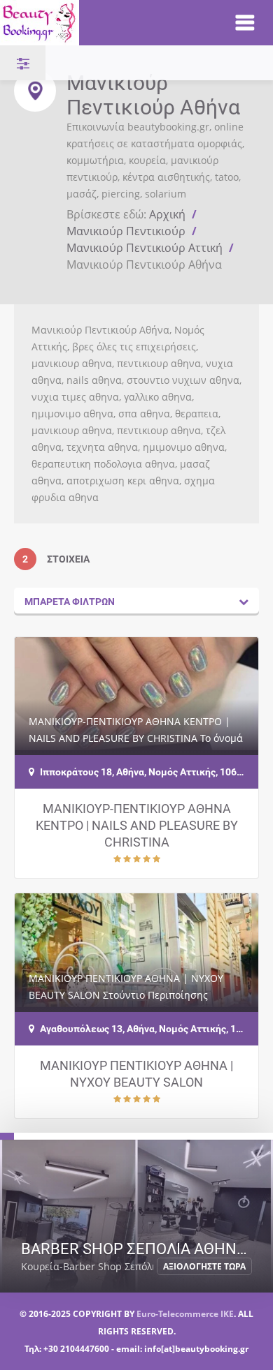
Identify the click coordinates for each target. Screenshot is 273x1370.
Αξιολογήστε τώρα (204, 1266)
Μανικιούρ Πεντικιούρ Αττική (144, 247)
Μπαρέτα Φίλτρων (69, 601)
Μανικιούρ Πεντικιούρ (126, 231)
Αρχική (167, 214)
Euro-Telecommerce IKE (185, 1314)
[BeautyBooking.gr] (102, 22)
